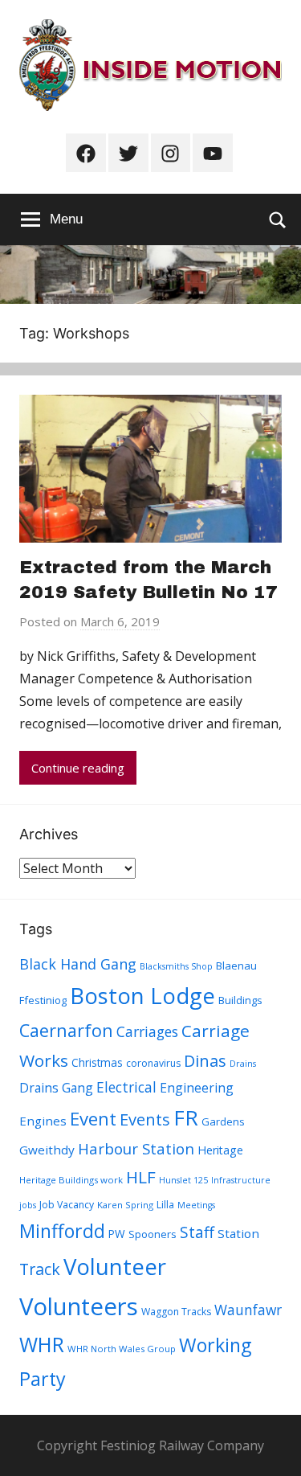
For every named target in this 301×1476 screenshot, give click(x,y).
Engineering (197, 1088)
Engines (43, 1121)
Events (145, 1119)
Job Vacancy (66, 1205)
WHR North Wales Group (121, 1349)
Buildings (240, 1000)
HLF (141, 1177)
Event (93, 1118)
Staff (197, 1232)
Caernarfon (66, 1030)
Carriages (147, 1031)
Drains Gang (56, 1088)
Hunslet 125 (183, 1180)
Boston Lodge (142, 996)
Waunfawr (248, 1310)
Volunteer (114, 1266)
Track (39, 1269)
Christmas (97, 1062)
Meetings (196, 1205)
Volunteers (78, 1306)
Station (238, 1233)
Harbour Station (136, 1148)
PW (116, 1233)
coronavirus (153, 1063)
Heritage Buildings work (71, 1180)
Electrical (126, 1087)
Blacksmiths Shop (176, 966)
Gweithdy (47, 1150)
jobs (27, 1205)
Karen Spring (125, 1205)
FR (185, 1117)
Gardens (223, 1121)
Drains (243, 1063)
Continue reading (77, 768)
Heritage (220, 1150)
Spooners (152, 1234)
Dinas (205, 1061)
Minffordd (62, 1231)
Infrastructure (240, 1180)
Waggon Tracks (176, 1311)
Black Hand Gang (77, 964)
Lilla (165, 1205)
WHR (41, 1344)
